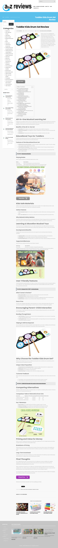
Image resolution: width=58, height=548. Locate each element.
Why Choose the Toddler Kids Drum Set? (25, 106)
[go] (54, 1)
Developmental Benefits (23, 98)
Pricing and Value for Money (22, 112)
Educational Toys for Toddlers (22, 90)
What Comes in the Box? (23, 101)
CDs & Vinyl (7, 43)
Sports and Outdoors (9, 79)
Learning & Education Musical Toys (24, 97)
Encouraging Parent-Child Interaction (24, 103)
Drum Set (22, 489)
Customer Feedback (22, 108)
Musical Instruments (47, 30)
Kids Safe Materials (20, 93)
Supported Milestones (22, 99)
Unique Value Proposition (23, 107)
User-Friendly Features (21, 100)
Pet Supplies (7, 78)
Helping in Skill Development (23, 105)
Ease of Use (21, 102)
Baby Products (8, 37)
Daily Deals (42, 30)
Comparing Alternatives (21, 109)
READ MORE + (14, 539)
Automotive (7, 35)
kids (24, 489)
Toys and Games (8, 84)
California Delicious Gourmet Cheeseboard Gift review (22, 513)
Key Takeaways (21, 111)
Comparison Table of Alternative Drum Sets (26, 110)
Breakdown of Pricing (22, 113)
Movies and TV (8, 70)
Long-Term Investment (22, 114)
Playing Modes (21, 92)
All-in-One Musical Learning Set (22, 88)
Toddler (37, 489)
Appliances (7, 30)
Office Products (8, 73)
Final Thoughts (20, 115)
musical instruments (28, 489)
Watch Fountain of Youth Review (9, 119)
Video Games (8, 85)
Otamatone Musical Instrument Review (9, 129)
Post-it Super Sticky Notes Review (9, 108)
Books (6, 41)
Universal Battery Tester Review (8, 96)
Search (4, 21)
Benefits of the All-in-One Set (23, 89)
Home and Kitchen (8, 65)
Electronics (7, 58)
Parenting (34, 489)
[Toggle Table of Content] (31, 87)
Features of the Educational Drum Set (25, 91)
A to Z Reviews (19, 30)
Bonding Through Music (23, 104)
